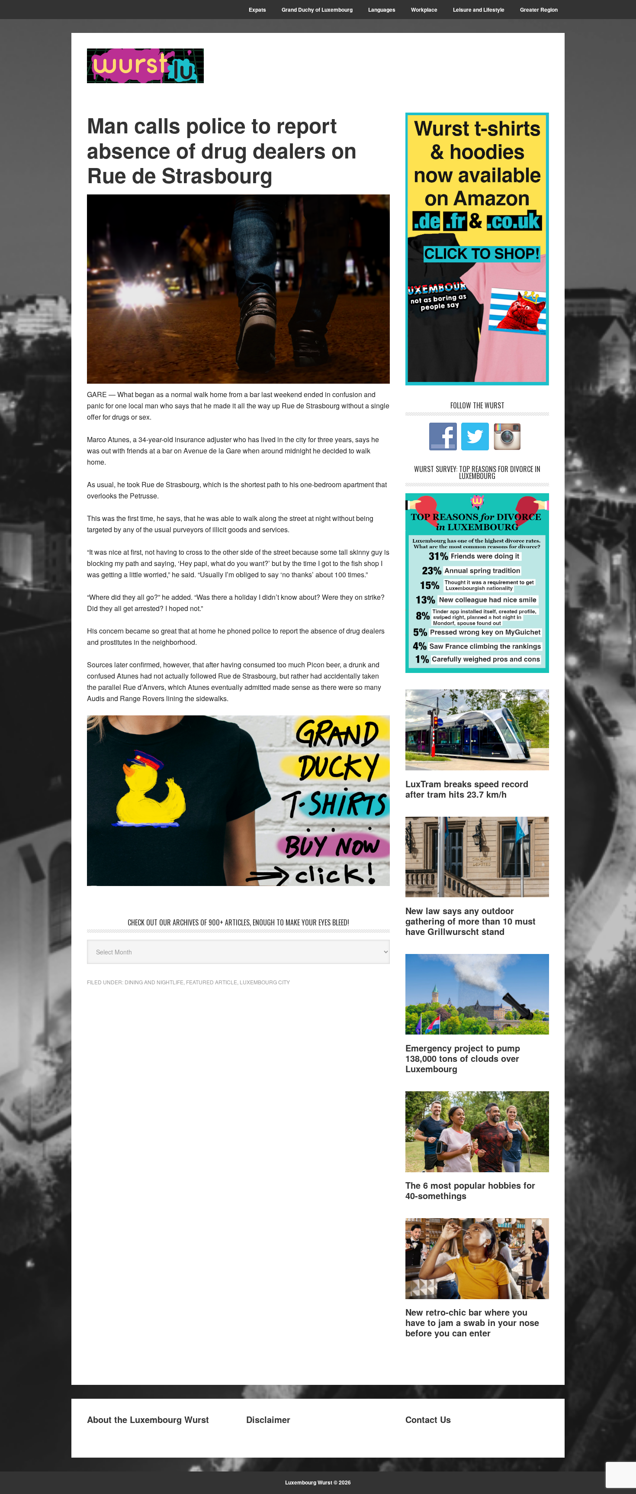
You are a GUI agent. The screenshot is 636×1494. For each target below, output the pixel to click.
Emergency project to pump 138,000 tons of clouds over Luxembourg (462, 1058)
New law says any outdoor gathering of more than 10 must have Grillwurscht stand (470, 921)
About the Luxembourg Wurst (148, 1419)
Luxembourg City (265, 982)
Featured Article (211, 982)
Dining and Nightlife (154, 982)
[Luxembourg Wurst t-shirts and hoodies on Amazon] (238, 800)
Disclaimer (268, 1419)
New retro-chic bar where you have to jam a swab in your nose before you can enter (472, 1322)
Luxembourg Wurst (145, 66)
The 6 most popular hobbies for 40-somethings (470, 1190)
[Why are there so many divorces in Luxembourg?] (477, 670)
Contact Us (428, 1419)
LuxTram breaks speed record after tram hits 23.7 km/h (466, 788)
